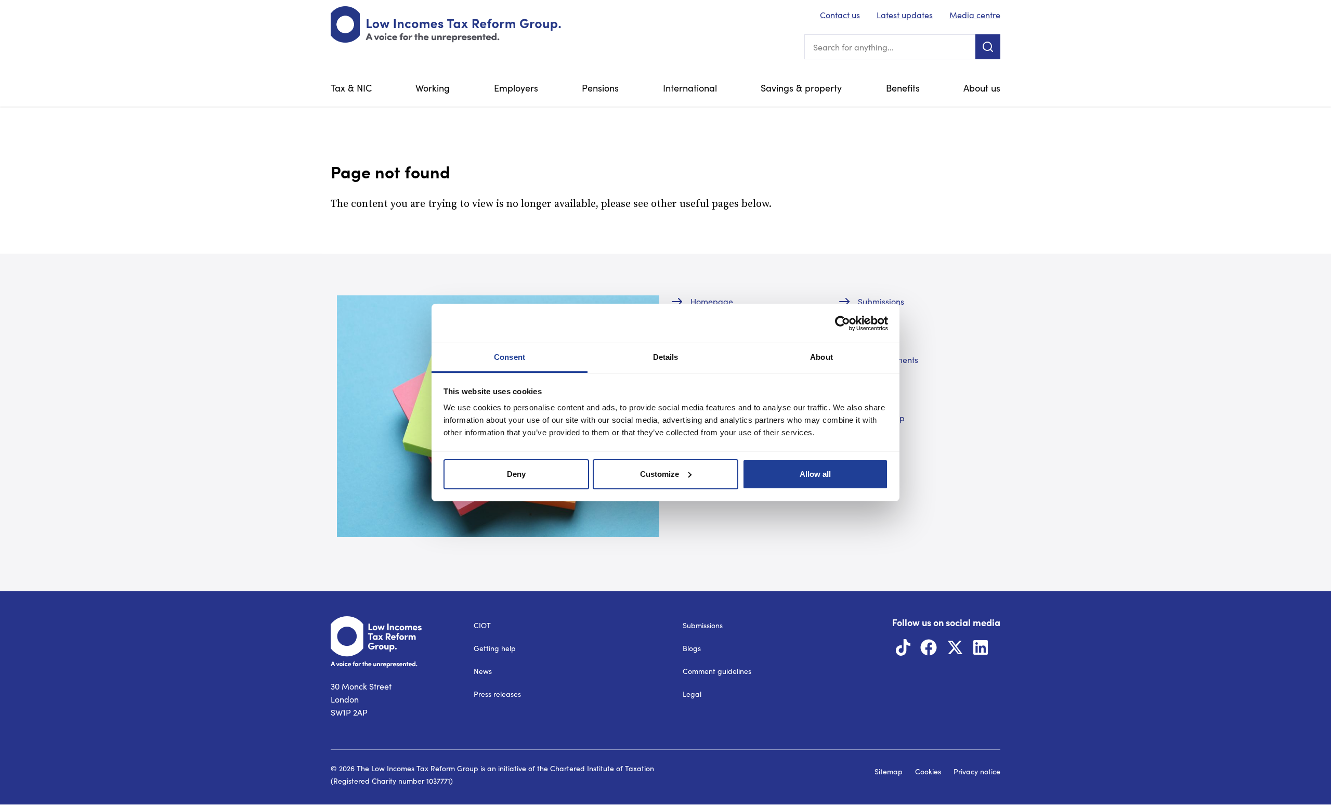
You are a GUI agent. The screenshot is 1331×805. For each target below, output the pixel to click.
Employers (516, 88)
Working (432, 88)
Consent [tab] (509, 357)
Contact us (840, 14)
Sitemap (889, 771)
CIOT (482, 625)
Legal (692, 694)
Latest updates (905, 14)
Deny (516, 474)
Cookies (928, 771)
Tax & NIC (351, 88)
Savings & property (801, 88)
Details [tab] (665, 357)
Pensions (600, 88)
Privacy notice (977, 771)
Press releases (497, 694)
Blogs (692, 648)
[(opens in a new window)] (903, 650)
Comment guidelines (717, 671)
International (690, 88)
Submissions (881, 301)
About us (981, 88)
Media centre (974, 14)
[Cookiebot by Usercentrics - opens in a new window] (842, 323)
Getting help (495, 648)
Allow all (815, 474)
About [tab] (821, 357)
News (483, 671)
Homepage (711, 301)
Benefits (903, 88)
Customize (659, 474)
